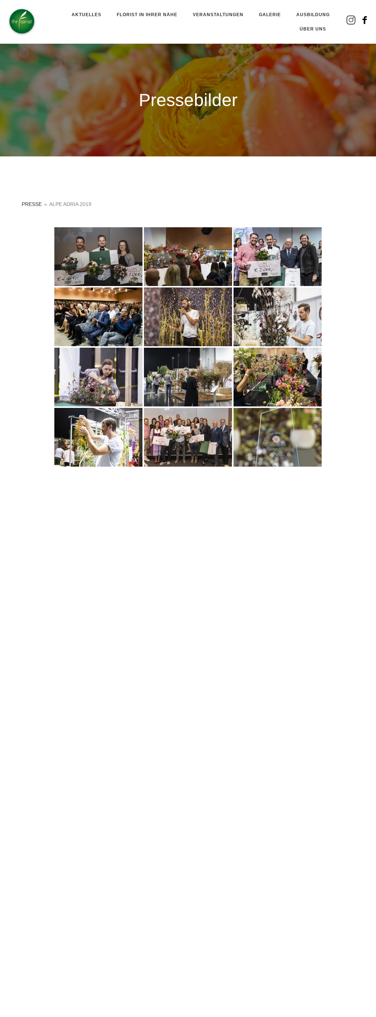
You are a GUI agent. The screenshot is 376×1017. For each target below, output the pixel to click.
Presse (32, 204)
